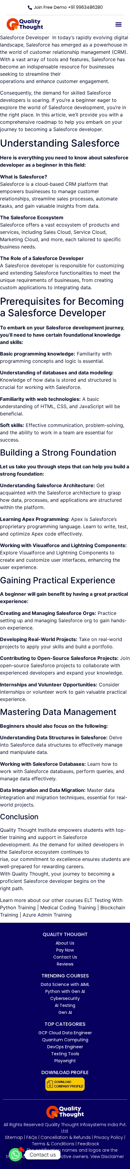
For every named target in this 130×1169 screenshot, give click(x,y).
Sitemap (14, 1137)
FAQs (31, 1137)
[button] (119, 24)
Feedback (88, 1144)
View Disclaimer (107, 1156)
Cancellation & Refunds (66, 1137)
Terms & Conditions (53, 1144)
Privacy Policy (108, 1137)
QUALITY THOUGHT (65, 934)
